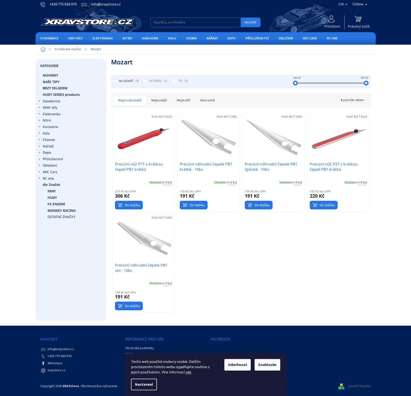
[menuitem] (49, 38)
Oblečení (50, 165)
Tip (182, 81)
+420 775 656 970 (59, 356)
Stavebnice (51, 101)
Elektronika (51, 114)
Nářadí (48, 146)
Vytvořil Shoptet (359, 386)
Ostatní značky (61, 216)
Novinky (50, 75)
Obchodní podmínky (139, 348)
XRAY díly (50, 107)
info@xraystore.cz (61, 349)
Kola (46, 133)
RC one (48, 178)
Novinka (157, 81)
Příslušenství (53, 159)
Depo (47, 152)
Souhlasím (267, 364)
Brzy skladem (55, 88)
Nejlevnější (159, 100)
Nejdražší (183, 100)
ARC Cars (50, 172)
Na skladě (128, 81)
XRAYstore (55, 363)
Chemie (49, 139)
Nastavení (144, 384)
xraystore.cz (57, 370)
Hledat (250, 22)
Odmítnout (237, 364)
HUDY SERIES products (61, 94)
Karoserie (50, 126)
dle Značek (51, 184)
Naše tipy (51, 81)
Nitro (47, 120)
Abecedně (207, 100)
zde (188, 372)
